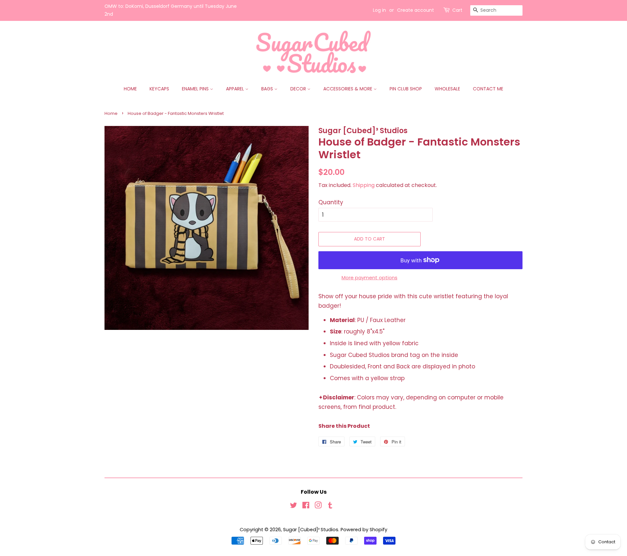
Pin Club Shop (406, 88)
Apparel (235, 88)
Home (130, 88)
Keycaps (159, 88)
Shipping (364, 185)
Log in (379, 10)
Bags (267, 88)
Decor (298, 88)
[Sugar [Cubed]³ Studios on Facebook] (306, 506)
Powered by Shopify (364, 529)
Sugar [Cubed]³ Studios (310, 529)
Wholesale (447, 88)
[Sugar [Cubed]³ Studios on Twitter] (293, 506)
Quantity (330, 202)
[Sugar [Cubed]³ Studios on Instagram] (318, 506)
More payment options (369, 277)
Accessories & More (348, 88)
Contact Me (488, 88)
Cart (457, 10)
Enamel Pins (196, 88)
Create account (415, 10)
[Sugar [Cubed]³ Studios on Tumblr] (330, 506)
